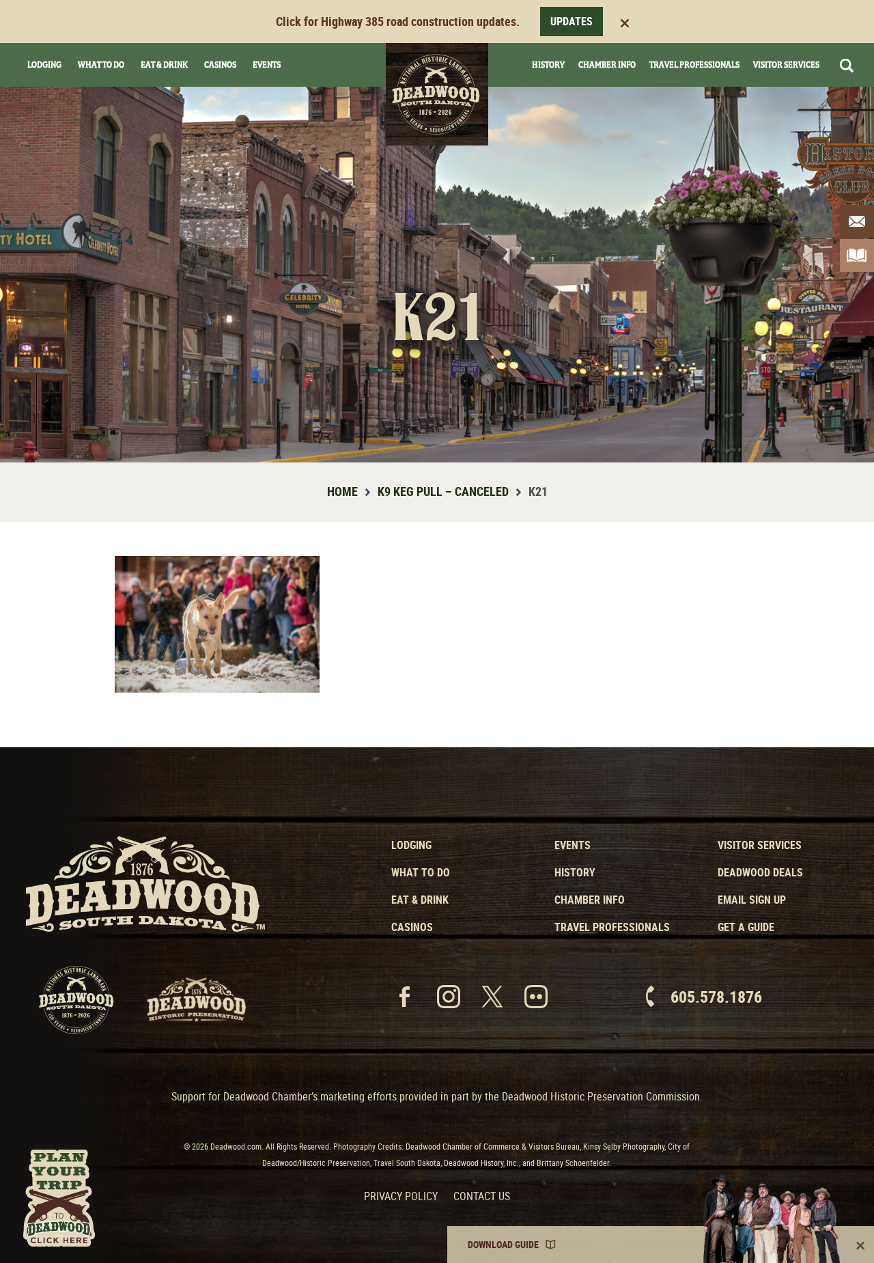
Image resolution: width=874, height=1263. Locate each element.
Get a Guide (746, 926)
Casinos (220, 64)
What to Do (420, 872)
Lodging (44, 64)
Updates (571, 21)
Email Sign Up (752, 899)
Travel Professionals (694, 64)
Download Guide (503, 1244)
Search (846, 65)
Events (267, 64)
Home (342, 491)
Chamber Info (607, 64)
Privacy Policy (401, 1196)
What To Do (101, 64)
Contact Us (481, 1196)
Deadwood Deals (760, 872)
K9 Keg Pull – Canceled (443, 491)
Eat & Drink (164, 64)
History (548, 64)
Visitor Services (786, 64)
